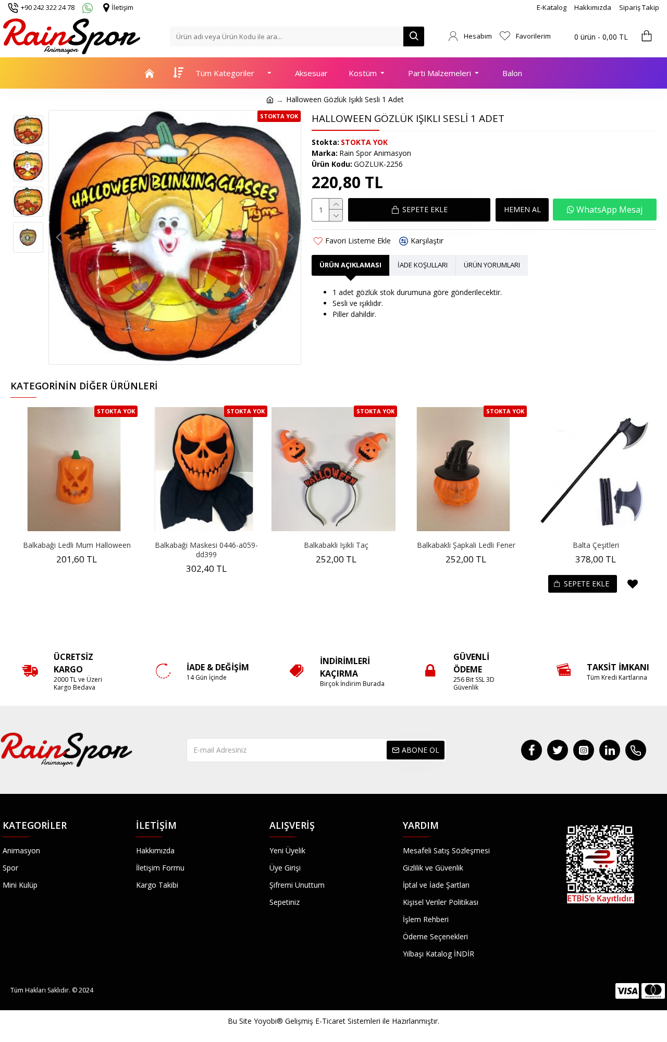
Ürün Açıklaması (350, 264)
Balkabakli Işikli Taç (336, 545)
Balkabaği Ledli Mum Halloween (77, 545)
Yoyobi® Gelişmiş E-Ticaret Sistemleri (317, 1021)
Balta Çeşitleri (596, 545)
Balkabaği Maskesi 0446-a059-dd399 (206, 550)
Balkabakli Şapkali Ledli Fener (466, 545)
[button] (59, 237)
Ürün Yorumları (492, 264)
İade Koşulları (423, 264)
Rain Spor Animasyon (375, 153)
